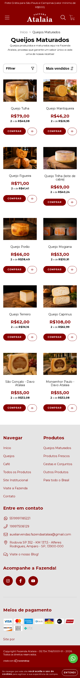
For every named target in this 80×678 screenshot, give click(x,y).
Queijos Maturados (57, 448)
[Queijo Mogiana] (72, 269)
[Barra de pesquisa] (63, 17)
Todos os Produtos (17, 472)
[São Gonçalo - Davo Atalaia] (32, 408)
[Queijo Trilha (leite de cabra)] (72, 202)
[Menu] (7, 17)
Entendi (70, 672)
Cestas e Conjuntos (57, 464)
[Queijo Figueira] (32, 198)
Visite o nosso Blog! (24, 554)
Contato (9, 496)
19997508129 (19, 526)
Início (24, 32)
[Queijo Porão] (32, 269)
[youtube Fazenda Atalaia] (33, 581)
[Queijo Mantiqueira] (72, 131)
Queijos (8, 456)
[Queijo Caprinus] (72, 337)
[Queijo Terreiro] (32, 337)
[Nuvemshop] (16, 661)
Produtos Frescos (56, 456)
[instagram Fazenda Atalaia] (8, 581)
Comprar (14, 131)
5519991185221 (20, 518)
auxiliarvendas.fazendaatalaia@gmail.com (40, 534)
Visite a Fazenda (15, 488)
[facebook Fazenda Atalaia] (20, 581)
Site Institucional (15, 480)
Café (6, 464)
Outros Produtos (55, 472)
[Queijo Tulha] (32, 131)
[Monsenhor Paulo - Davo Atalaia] (72, 408)
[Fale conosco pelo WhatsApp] (73, 658)
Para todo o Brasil (56, 480)
